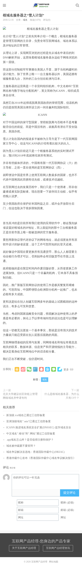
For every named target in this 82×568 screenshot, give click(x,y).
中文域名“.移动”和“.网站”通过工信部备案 (30, 433)
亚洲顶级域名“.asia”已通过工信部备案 (28, 421)
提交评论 (69, 492)
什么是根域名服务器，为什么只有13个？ (61, 396)
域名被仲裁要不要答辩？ (21, 445)
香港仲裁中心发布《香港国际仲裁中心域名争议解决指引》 (41, 458)
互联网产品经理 (41, 5)
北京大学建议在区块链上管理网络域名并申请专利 (20, 396)
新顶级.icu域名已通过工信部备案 (25, 415)
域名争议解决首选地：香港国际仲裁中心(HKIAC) (35, 452)
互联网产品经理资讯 (58, 548)
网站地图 (53, 561)
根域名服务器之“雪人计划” (23, 15)
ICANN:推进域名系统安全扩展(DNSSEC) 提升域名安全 (38, 427)
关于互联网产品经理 (24, 548)
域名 (25, 20)
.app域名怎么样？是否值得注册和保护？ (30, 439)
